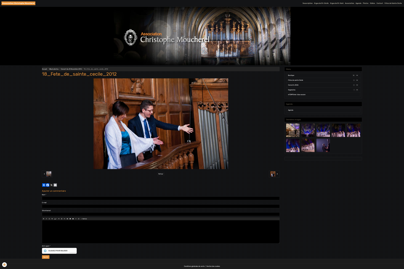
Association (349, 3)
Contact (380, 3)
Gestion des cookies (213, 266)
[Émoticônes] (78, 219)
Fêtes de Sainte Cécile (393, 3)
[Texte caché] (67, 219)
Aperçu (84, 219)
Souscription (308, 3)
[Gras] (43, 219)
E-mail (44, 203)
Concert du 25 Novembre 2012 (71, 69)
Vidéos (372, 3)
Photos (365, 3)
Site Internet (46, 211)
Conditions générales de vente (194, 266)
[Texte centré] (61, 219)
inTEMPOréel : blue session (297, 95)
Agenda (358, 3)
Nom (43, 195)
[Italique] (46, 219)
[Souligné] (49, 219)
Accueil (44, 69)
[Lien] (64, 219)
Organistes (291, 90)
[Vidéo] (73, 219)
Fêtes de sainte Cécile (295, 80)
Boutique (291, 75)
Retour (160, 174)
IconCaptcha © (72, 252)
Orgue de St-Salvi (337, 3)
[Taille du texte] (52, 219)
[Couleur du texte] (55, 219)
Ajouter (45, 257)
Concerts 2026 (293, 85)
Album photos (54, 69)
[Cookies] (4, 264)
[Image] (70, 219)
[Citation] (58, 219)
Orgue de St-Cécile (321, 3)
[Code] (75, 219)
